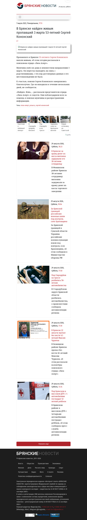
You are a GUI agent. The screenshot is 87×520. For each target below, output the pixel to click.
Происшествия (43, 464)
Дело (29, 468)
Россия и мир (40, 468)
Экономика (56, 464)
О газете (50, 472)
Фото (42, 472)
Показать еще (44, 444)
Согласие (49, 476)
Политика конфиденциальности (30, 476)
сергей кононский (42, 105)
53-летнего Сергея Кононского (53, 57)
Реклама (60, 472)
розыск (32, 105)
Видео (34, 472)
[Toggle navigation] (20, 17)
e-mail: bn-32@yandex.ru (54, 509)
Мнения (21, 468)
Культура (52, 468)
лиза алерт (25, 105)
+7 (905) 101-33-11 (60, 507)
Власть (20, 464)
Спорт (61, 468)
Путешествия (23, 472)
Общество (30, 464)
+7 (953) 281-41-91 (47, 507)
